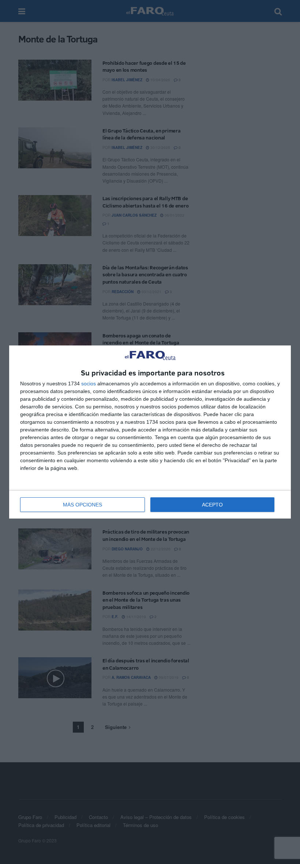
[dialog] (150, 432)
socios (88, 383)
